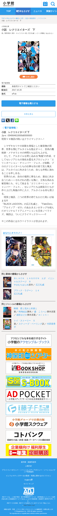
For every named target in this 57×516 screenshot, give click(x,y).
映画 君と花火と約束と (25, 308)
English (27, 480)
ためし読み (28, 77)
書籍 (17, 18)
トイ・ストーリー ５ (24, 320)
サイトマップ (29, 484)
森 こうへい (40, 311)
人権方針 (28, 466)
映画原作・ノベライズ (37, 18)
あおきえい (50, 33)
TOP (3, 18)
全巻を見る (28, 114)
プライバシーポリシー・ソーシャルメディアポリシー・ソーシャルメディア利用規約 (28, 471)
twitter (8, 120)
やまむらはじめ (21, 284)
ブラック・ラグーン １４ (26, 290)
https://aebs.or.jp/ (29, 505)
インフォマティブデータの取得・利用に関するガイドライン (28, 476)
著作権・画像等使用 (28, 462)
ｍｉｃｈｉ (43, 315)
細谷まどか (22, 315)
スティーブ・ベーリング (30, 324)
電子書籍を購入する (28, 103)
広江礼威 (31, 33)
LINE (17, 120)
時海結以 (23, 311)
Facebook (12, 120)
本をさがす (10, 18)
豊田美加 (8, 33)
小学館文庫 (5, 26)
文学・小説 (24, 18)
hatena (3, 120)
